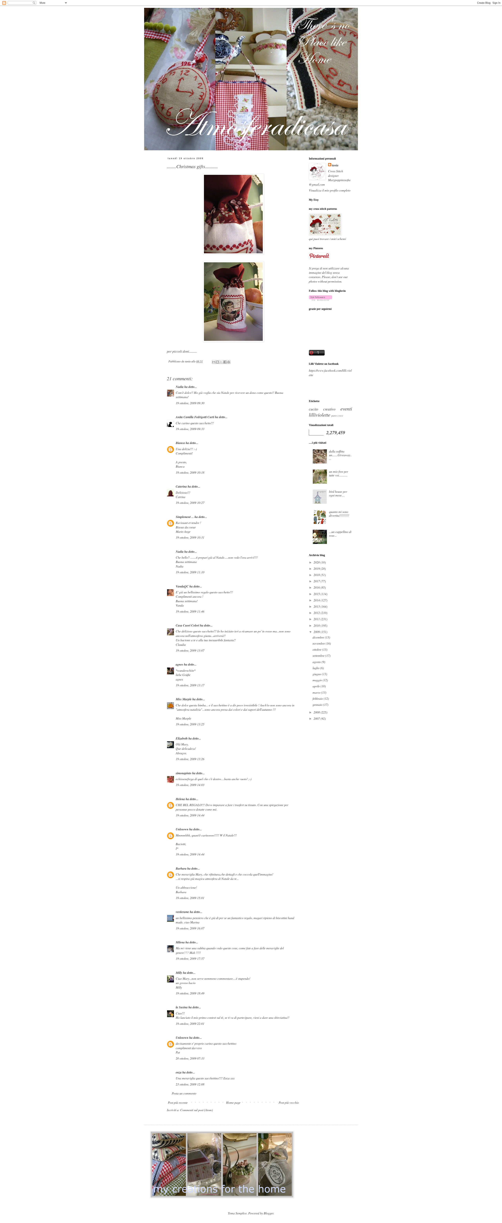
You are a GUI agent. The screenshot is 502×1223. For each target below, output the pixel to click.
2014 (317, 600)
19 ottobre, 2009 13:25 (190, 724)
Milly (179, 972)
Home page (233, 1102)
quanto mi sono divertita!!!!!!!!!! (339, 513)
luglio (316, 668)
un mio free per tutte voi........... (338, 473)
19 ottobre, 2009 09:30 (190, 403)
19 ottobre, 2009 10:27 (190, 503)
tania (335, 165)
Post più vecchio (289, 1102)
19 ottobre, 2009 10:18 (190, 472)
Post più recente (178, 1102)
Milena (180, 942)
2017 (317, 581)
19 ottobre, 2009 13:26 (190, 759)
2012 (317, 613)
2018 (317, 575)
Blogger (268, 1213)
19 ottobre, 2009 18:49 (190, 993)
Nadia (180, 387)
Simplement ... (185, 517)
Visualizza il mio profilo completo (329, 190)
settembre (319, 655)
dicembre (319, 637)
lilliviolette (319, 414)
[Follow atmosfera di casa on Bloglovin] (320, 299)
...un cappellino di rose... (340, 533)
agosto (317, 662)
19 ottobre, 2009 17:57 (190, 958)
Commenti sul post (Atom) (196, 1110)
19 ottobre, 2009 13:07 (190, 650)
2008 (317, 712)
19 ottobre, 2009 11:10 (190, 572)
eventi (346, 408)
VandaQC (182, 586)
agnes (179, 664)
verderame (182, 912)
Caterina (181, 486)
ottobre (317, 649)
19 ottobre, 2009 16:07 (190, 928)
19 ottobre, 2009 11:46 (190, 611)
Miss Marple (184, 699)
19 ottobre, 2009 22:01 (190, 1023)
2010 (317, 625)
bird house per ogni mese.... (338, 493)
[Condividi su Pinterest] (229, 362)
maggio (318, 680)
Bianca (180, 443)
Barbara (181, 868)
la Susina (182, 1007)
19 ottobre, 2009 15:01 (190, 898)
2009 (317, 632)
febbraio (318, 698)
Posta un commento (184, 1093)
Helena (180, 799)
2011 (317, 619)
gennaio (318, 704)
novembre (319, 643)
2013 (317, 606)
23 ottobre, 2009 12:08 (190, 1084)
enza (179, 1072)
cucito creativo (322, 408)
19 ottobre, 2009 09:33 (190, 429)
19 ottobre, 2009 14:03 (190, 785)
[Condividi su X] (221, 362)
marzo (317, 692)
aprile (317, 686)
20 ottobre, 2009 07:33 (190, 1058)
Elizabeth (182, 738)
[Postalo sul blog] (217, 362)
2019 (317, 568)
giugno (317, 674)
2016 (317, 587)
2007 (317, 718)
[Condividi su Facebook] (225, 362)
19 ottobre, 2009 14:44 (190, 815)
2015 (317, 594)
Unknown (182, 829)
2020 (317, 562)
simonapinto (183, 773)
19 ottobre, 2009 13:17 (190, 685)
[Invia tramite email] (214, 362)
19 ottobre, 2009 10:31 (190, 537)
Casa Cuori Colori (187, 625)
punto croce (337, 415)
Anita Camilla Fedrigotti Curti (195, 417)
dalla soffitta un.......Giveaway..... (340, 455)
